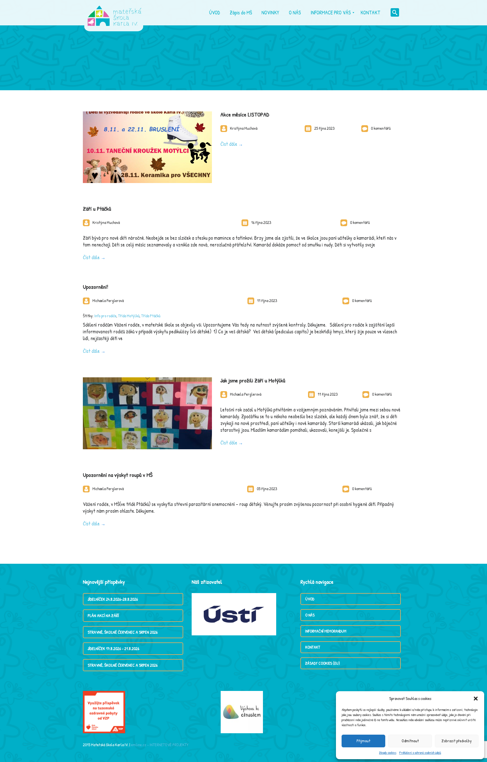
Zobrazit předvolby (457, 741)
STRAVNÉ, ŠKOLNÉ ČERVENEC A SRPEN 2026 (123, 632)
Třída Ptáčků (150, 316)
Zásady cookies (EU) (322, 663)
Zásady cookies (387, 752)
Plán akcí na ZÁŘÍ (103, 615)
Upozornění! (95, 286)
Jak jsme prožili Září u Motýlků (252, 380)
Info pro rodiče (105, 316)
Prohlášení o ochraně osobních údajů (420, 752)
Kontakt (312, 647)
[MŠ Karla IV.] (114, 12)
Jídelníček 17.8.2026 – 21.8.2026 (113, 648)
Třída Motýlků (129, 316)
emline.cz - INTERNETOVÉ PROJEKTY (160, 745)
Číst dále (228, 143)
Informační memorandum (325, 631)
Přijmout (363, 741)
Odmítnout (410, 741)
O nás (310, 615)
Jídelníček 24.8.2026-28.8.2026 (113, 599)
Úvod (309, 599)
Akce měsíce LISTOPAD (244, 114)
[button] (476, 698)
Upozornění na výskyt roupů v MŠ (117, 475)
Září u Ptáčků (97, 208)
